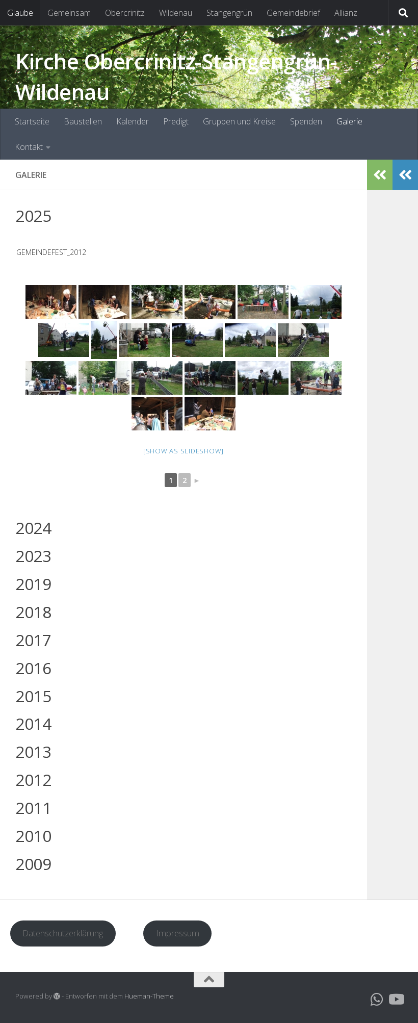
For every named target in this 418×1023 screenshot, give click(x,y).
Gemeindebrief (293, 12)
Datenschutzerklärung (62, 933)
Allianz (345, 12)
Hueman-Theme (149, 996)
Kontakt (29, 146)
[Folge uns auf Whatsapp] (377, 999)
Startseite (32, 121)
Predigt (176, 121)
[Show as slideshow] (183, 450)
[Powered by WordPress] (57, 996)
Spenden (306, 121)
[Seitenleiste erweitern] (405, 175)
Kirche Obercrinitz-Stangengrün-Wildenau (176, 76)
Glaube (20, 12)
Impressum (177, 933)
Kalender (132, 121)
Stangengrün (229, 12)
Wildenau (175, 12)
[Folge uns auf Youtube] (395, 999)
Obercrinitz (125, 12)
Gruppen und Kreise (239, 121)
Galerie (349, 121)
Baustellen (83, 121)
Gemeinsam (69, 12)
